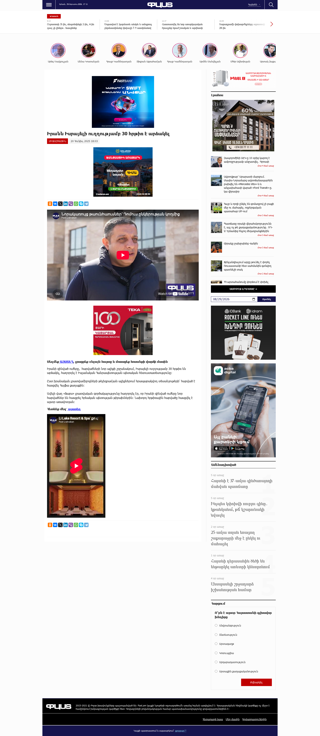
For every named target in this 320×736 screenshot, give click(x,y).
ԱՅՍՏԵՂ (66, 361)
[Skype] (81, 203)
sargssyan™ (180, 730)
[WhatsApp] (76, 203)
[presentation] (259, 26)
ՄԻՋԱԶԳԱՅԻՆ (57, 141)
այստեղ (74, 409)
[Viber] (71, 203)
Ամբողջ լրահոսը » (243, 288)
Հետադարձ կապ (213, 719)
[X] (60, 203)
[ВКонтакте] (55, 203)
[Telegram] (86, 203)
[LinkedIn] (65, 203)
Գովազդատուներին (254, 719)
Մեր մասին (232, 719)
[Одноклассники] (50, 203)
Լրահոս (217, 95)
